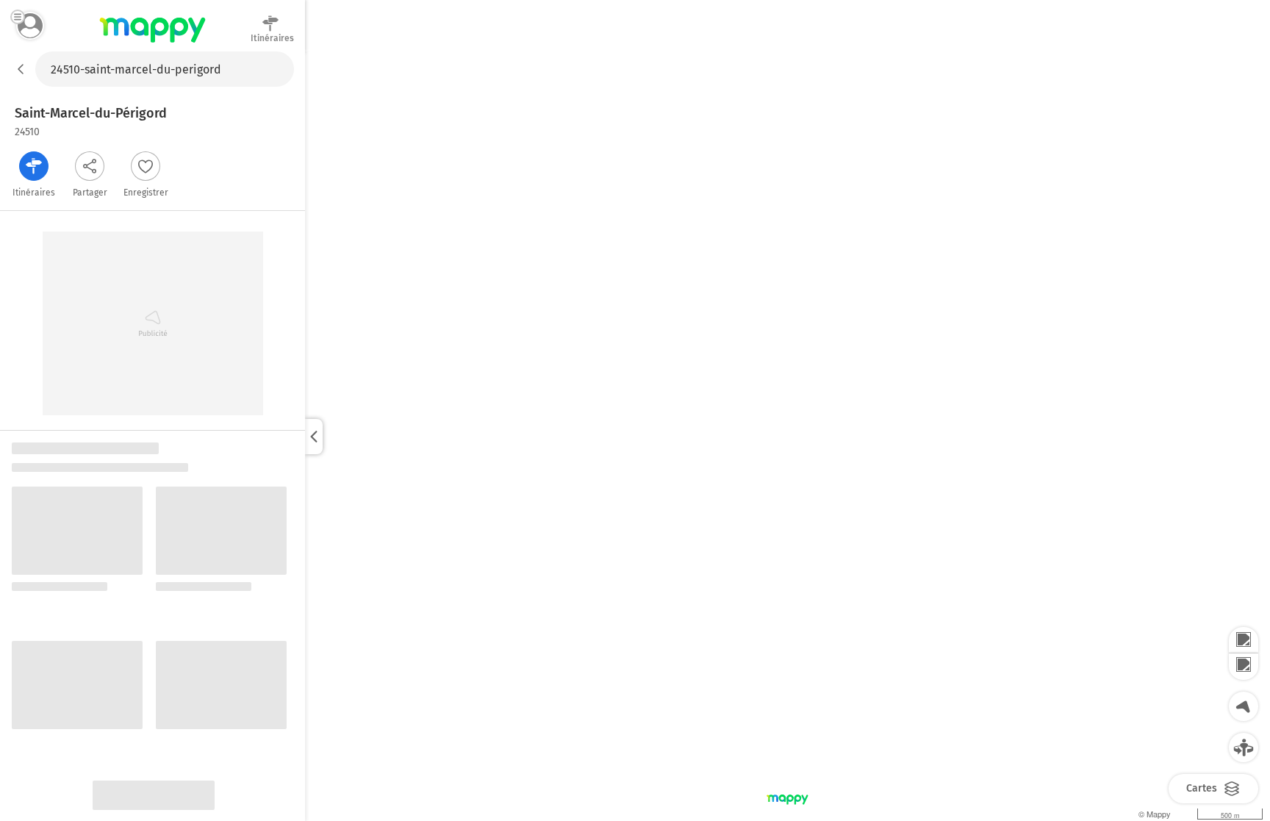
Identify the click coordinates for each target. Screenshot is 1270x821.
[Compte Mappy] (30, 26)
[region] (787, 436)
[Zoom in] (1243, 640)
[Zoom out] (1243, 666)
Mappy (152, 43)
